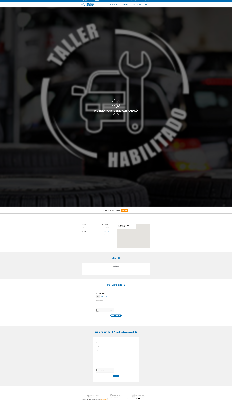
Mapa (106, 210)
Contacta (125, 210)
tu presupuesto (146, 4)
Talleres (118, 4)
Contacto (138, 4)
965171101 (106, 231)
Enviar (116, 375)
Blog (134, 4)
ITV (130, 4)
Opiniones (118, 210)
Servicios (112, 210)
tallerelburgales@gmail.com (103, 234)
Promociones (125, 4)
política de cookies (104, 399)
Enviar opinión (115, 315)
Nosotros (112, 4)
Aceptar (138, 398)
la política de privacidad (109, 364)
